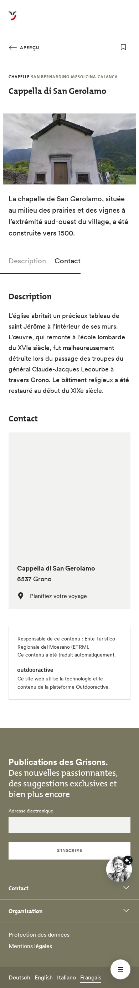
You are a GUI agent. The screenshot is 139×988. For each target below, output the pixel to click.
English (44, 977)
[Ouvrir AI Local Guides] (119, 869)
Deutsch (19, 977)
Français (90, 977)
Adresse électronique (31, 811)
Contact (68, 260)
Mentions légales (30, 945)
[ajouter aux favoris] (123, 47)
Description (27, 260)
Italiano (66, 977)
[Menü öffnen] (120, 969)
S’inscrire (69, 850)
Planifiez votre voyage (58, 595)
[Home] (12, 20)
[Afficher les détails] (128, 860)
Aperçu (29, 47)
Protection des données (39, 934)
